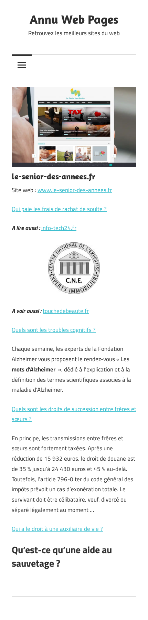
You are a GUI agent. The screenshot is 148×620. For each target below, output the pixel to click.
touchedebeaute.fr (66, 310)
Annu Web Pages (74, 19)
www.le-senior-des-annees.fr (75, 190)
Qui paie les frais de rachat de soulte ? (59, 208)
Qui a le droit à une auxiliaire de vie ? (57, 528)
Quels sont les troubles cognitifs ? (54, 329)
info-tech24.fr (58, 227)
